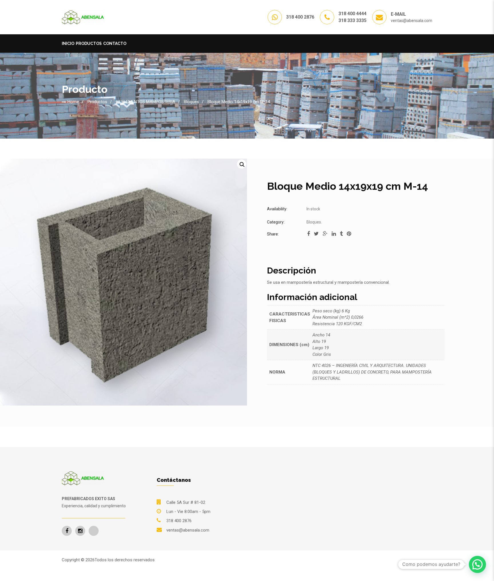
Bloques (191, 101)
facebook (308, 235)
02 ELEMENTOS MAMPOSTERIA (145, 101)
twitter (316, 235)
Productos (89, 43)
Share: (273, 234)
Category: (275, 222)
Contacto (114, 43)
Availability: (277, 209)
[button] (241, 164)
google (325, 235)
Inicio (68, 43)
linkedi (334, 235)
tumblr (341, 235)
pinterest (349, 235)
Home (73, 101)
